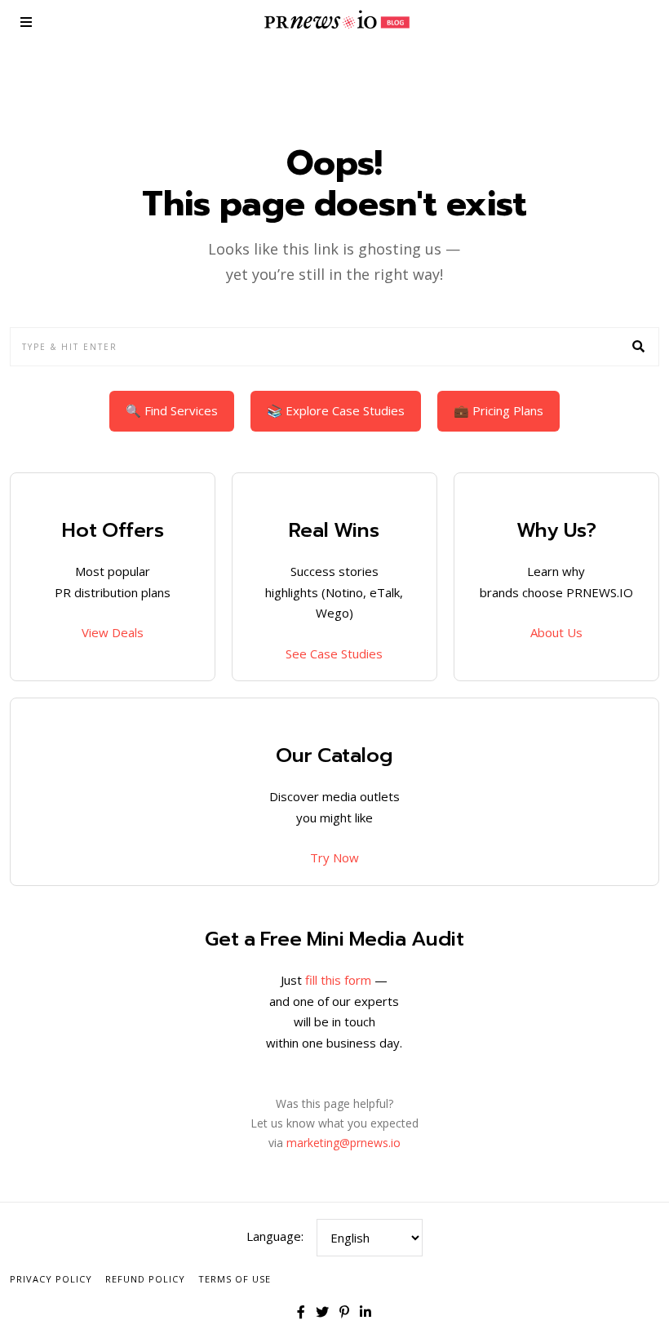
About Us (556, 632)
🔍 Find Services (172, 410)
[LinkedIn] (365, 1312)
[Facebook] (301, 1312)
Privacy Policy (51, 1279)
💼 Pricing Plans (498, 410)
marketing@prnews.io (343, 1142)
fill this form (338, 980)
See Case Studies (334, 653)
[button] (639, 346)
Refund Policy (145, 1279)
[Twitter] (322, 1312)
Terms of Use (234, 1279)
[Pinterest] (344, 1312)
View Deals (113, 632)
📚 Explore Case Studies (336, 410)
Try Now (334, 857)
